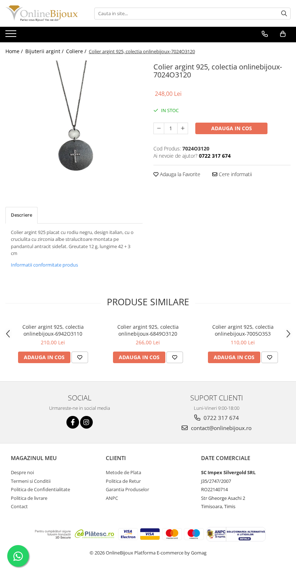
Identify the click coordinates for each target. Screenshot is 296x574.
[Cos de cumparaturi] (283, 34)
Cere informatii (234, 174)
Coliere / (77, 51)
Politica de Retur (123, 481)
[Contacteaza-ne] (265, 34)
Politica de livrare (29, 498)
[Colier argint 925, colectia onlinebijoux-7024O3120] (74, 120)
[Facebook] (72, 422)
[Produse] (11, 35)
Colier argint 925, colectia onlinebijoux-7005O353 (243, 330)
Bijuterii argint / (45, 51)
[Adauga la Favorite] (79, 357)
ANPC (112, 498)
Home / (14, 51)
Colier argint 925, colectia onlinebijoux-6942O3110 (53, 330)
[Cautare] (284, 14)
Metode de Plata (123, 472)
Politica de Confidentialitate (40, 489)
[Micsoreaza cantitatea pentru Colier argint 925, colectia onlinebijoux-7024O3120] (158, 128)
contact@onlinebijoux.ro (221, 427)
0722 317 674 (220, 417)
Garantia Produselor (127, 489)
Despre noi (22, 472)
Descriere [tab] (21, 215)
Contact (19, 506)
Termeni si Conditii (31, 481)
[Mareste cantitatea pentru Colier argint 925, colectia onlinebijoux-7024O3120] (182, 128)
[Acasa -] (41, 13)
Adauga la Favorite (179, 174)
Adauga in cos (231, 128)
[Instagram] (86, 422)
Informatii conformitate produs (44, 265)
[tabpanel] (74, 120)
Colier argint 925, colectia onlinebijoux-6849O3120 (148, 330)
